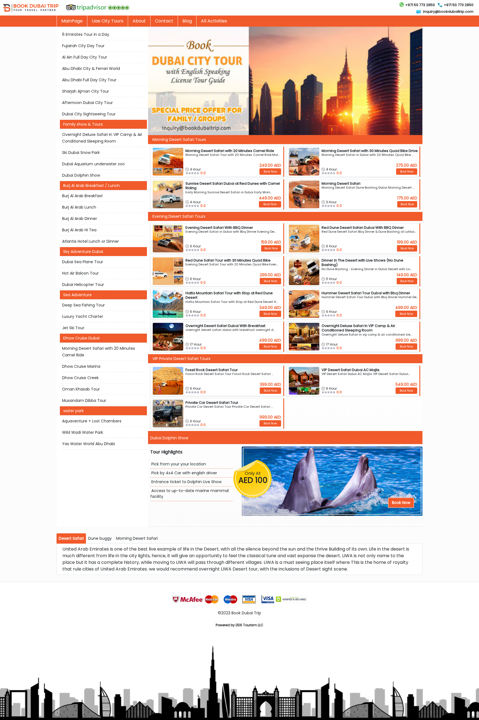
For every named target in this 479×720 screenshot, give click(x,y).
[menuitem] (107, 21)
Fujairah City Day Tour (83, 46)
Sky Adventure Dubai (83, 251)
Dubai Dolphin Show (81, 175)
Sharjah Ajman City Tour (85, 91)
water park (73, 411)
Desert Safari (71, 538)
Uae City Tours (107, 21)
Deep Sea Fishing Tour (83, 305)
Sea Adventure (77, 295)
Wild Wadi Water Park (82, 432)
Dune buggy (100, 538)
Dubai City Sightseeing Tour (89, 114)
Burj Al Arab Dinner (79, 218)
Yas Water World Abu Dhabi (88, 444)
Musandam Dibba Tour (84, 400)
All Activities (214, 21)
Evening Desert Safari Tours (178, 216)
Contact (164, 21)
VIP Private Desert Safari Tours (181, 358)
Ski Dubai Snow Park (81, 152)
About (139, 21)
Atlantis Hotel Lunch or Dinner (90, 241)
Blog (187, 21)
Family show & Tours (83, 124)
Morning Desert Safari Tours (179, 139)
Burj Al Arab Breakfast (82, 196)
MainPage (72, 21)
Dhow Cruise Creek (80, 378)
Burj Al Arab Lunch (79, 207)
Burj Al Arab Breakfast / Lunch (91, 185)
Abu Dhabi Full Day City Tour (89, 80)
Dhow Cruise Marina (81, 366)
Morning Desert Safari (137, 538)
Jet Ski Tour (73, 328)
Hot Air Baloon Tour (80, 273)
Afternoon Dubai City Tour (87, 102)
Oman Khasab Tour (81, 389)
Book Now (401, 502)
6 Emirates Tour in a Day (85, 34)
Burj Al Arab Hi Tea (79, 230)
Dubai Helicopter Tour (83, 284)
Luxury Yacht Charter (82, 316)
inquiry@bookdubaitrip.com (448, 11)
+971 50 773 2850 (420, 4)
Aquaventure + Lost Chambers (91, 421)
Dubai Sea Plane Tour (82, 262)
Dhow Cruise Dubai (81, 338)
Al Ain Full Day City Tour (84, 57)
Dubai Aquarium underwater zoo (93, 164)
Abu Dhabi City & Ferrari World (91, 68)
